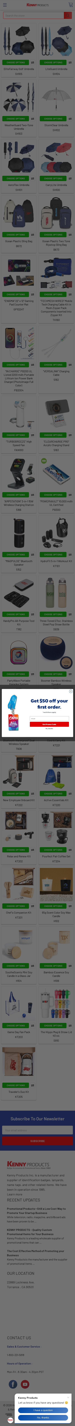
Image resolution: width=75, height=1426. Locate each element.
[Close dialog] (70, 691)
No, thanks (49, 728)
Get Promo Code (49, 724)
